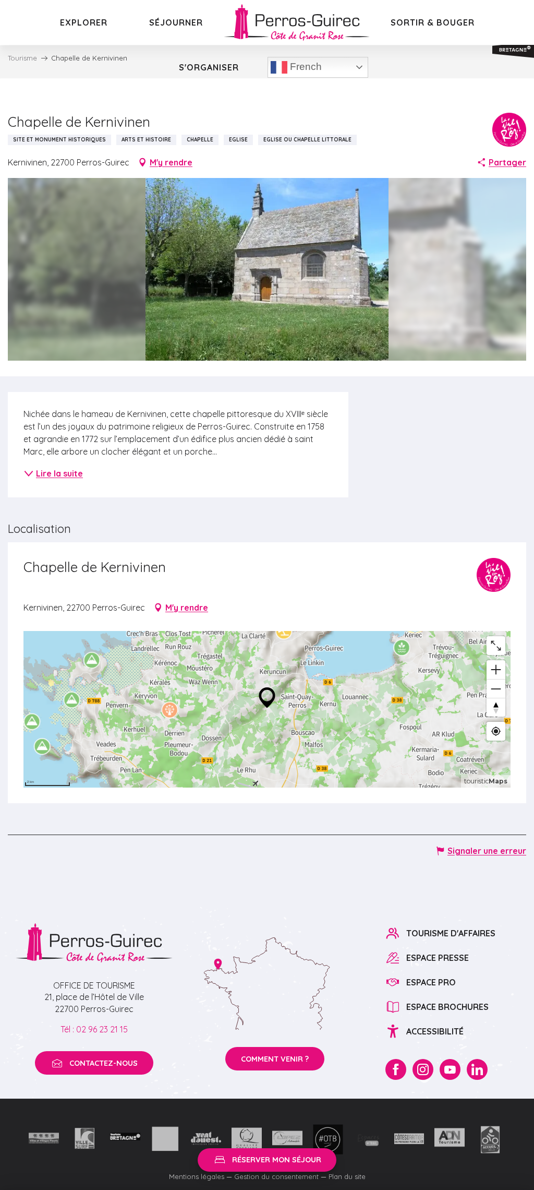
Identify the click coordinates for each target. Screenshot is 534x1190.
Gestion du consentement (276, 1176)
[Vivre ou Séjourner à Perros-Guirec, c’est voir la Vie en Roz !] (297, 22)
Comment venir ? (275, 1059)
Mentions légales (196, 1176)
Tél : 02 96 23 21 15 (94, 1029)
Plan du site (347, 1176)
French (304, 66)
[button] (267, 269)
